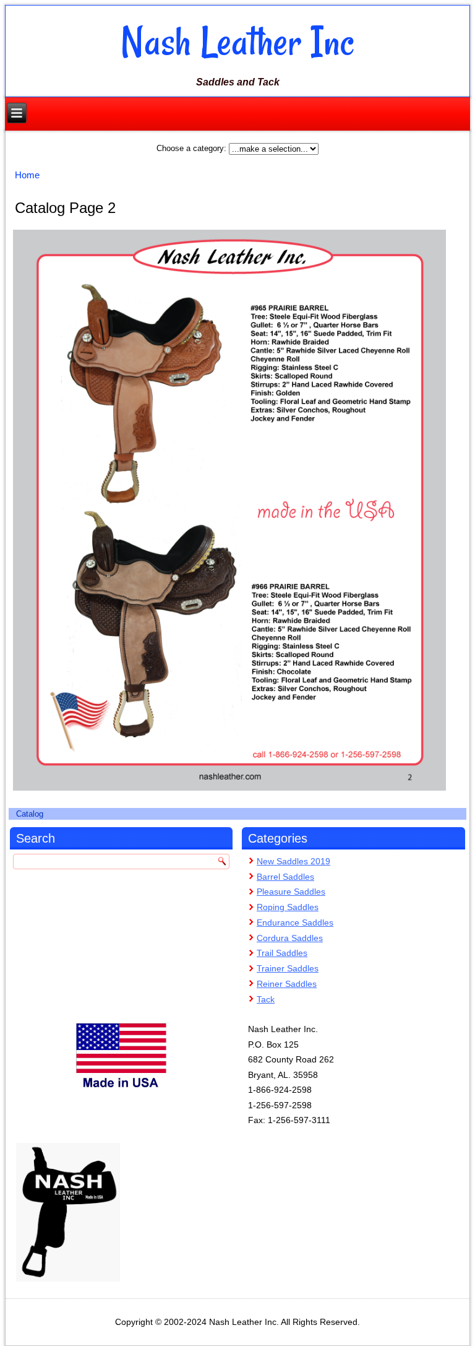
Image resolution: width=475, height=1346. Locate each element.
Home (27, 175)
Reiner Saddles (287, 984)
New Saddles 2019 (293, 861)
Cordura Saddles (290, 938)
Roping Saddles (288, 907)
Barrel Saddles (285, 877)
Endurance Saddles (295, 922)
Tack (266, 999)
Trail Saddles (282, 953)
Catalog (29, 813)
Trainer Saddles (288, 968)
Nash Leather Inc (237, 41)
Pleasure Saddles (291, 892)
